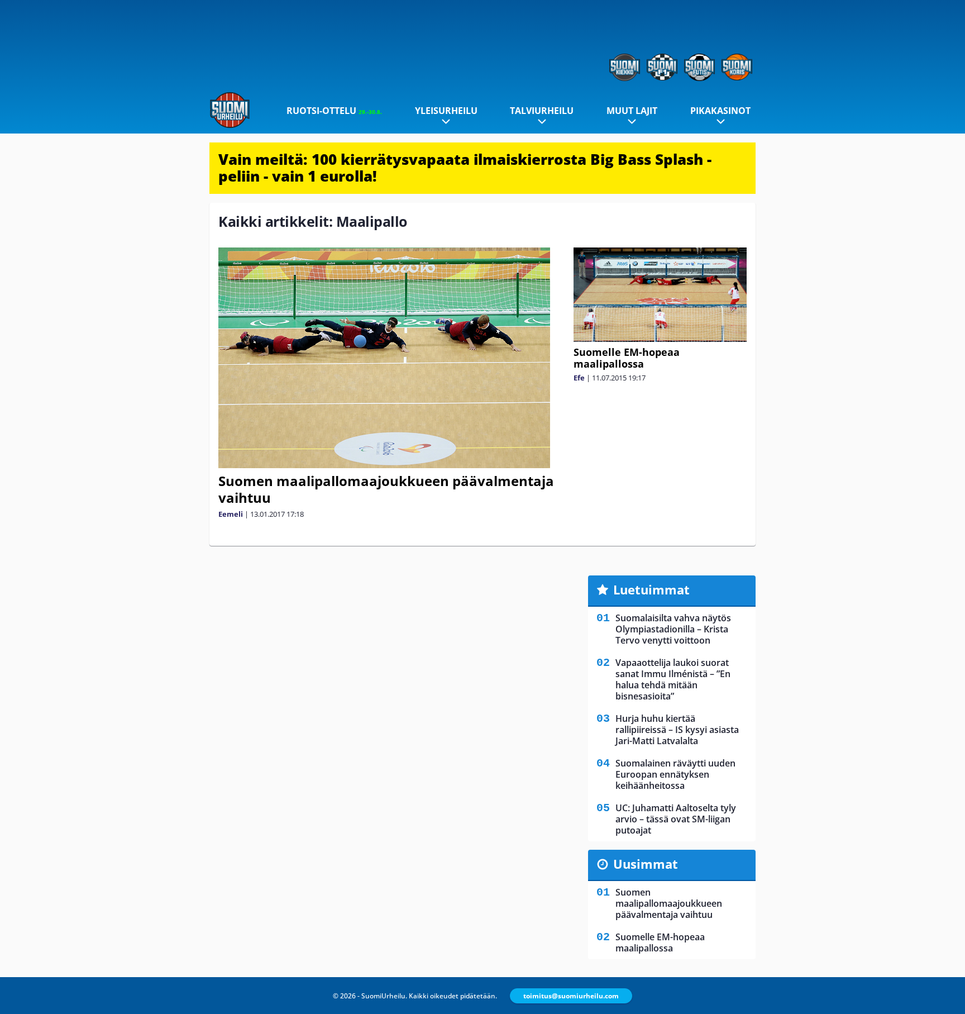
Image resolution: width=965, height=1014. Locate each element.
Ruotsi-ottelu (334, 110)
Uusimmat (645, 863)
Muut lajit (631, 110)
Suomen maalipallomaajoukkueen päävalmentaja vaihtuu (386, 489)
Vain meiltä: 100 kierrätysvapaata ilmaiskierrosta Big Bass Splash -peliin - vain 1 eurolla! (464, 167)
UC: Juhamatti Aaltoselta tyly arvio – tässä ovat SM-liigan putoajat (675, 819)
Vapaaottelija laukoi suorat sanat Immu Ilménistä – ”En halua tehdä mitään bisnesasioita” (672, 679)
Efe (579, 378)
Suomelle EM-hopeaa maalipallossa (627, 357)
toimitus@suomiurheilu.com (571, 996)
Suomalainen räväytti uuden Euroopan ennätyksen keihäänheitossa (675, 774)
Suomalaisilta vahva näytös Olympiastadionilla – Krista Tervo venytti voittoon (673, 629)
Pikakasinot (720, 110)
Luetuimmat (651, 589)
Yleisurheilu (446, 110)
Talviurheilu (542, 110)
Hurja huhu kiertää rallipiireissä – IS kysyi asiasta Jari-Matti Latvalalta (677, 729)
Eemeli (230, 514)
